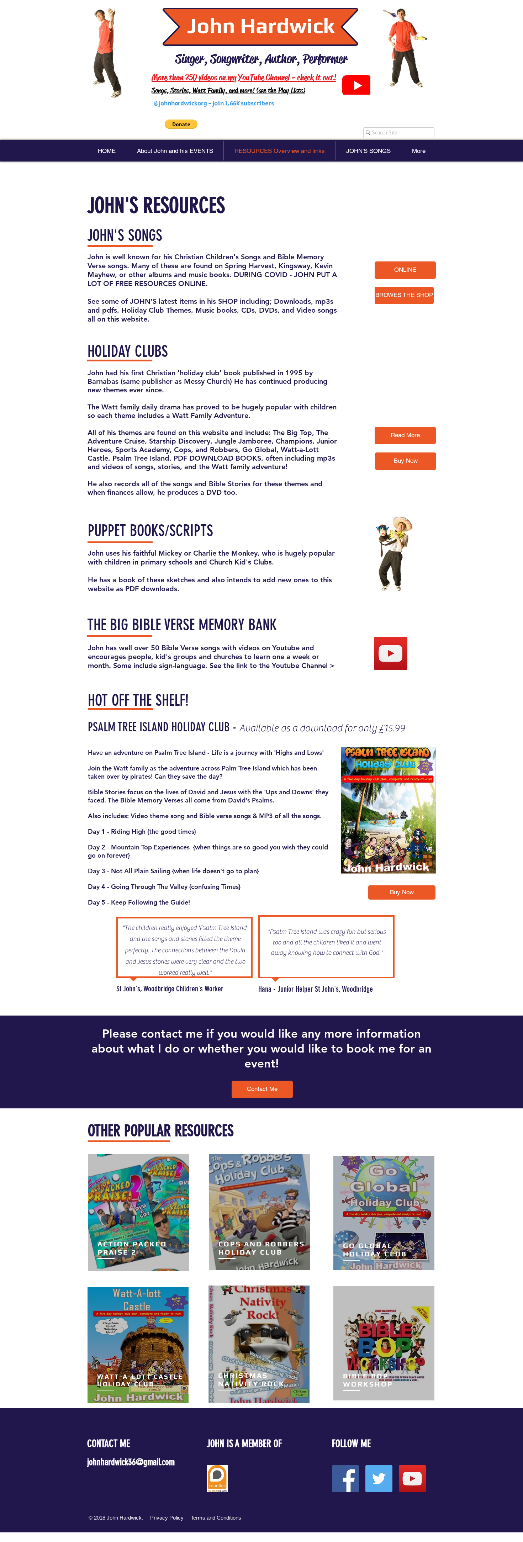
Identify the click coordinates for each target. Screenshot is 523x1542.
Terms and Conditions (216, 1518)
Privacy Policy (167, 1518)
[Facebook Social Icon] (345, 1478)
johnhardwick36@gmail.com (131, 1462)
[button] (181, 124)
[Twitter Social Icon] (378, 1478)
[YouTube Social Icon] (390, 653)
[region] (138, 1213)
